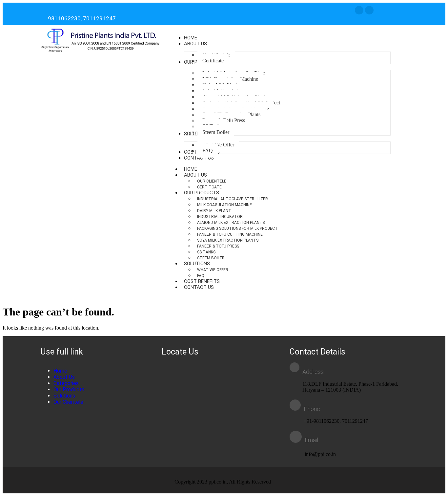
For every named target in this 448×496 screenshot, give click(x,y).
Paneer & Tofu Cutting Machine (230, 234)
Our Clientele (211, 181)
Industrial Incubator (220, 216)
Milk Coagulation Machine (224, 205)
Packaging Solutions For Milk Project (237, 228)
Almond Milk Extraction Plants (231, 222)
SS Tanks (206, 252)
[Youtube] (369, 10)
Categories (66, 383)
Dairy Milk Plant (214, 210)
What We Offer (212, 270)
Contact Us (199, 287)
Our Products (201, 193)
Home (60, 371)
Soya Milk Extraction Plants (227, 240)
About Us (195, 175)
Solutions (197, 264)
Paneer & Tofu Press (218, 246)
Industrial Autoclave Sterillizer (232, 199)
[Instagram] (359, 10)
